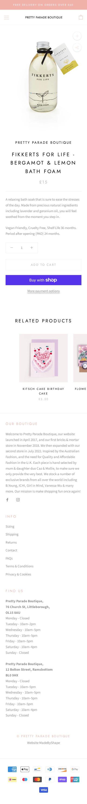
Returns (11, 542)
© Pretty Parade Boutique (43, 736)
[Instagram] (18, 500)
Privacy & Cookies (18, 574)
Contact (11, 550)
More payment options (43, 291)
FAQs (9, 558)
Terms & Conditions (19, 566)
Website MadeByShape (43, 742)
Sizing (10, 526)
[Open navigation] (6, 17)
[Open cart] (81, 17)
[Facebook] (7, 500)
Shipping (12, 534)
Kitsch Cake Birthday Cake (43, 391)
